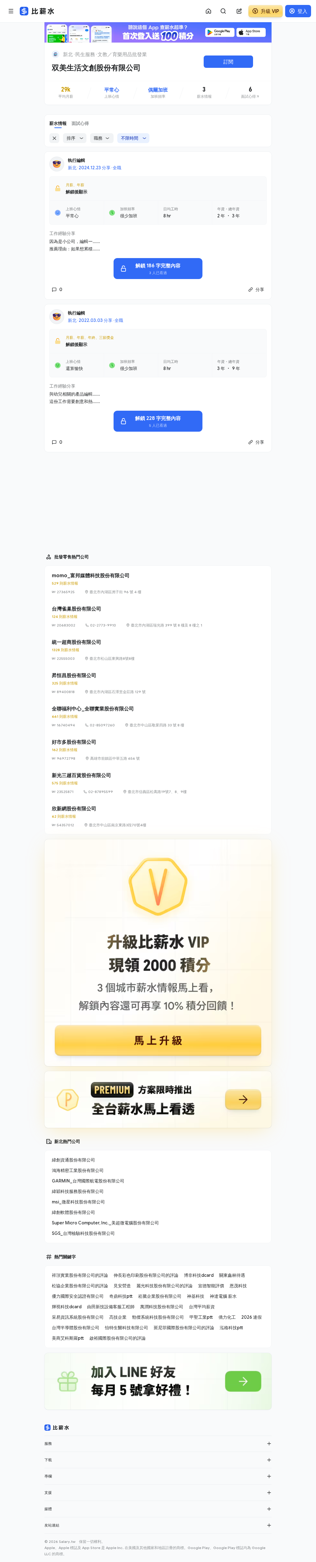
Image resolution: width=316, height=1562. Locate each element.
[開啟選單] (11, 11)
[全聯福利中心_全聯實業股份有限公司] (158, 716)
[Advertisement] (158, 500)
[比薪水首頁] (56, 1427)
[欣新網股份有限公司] (158, 816)
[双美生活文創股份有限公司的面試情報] (250, 93)
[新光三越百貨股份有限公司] (158, 783)
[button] (269, 1443)
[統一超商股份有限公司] (158, 650)
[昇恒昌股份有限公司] (158, 683)
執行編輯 (76, 160)
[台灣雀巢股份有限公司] (158, 616)
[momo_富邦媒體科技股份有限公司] (158, 583)
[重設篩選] (54, 138)
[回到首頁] (55, 54)
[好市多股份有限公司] (158, 749)
